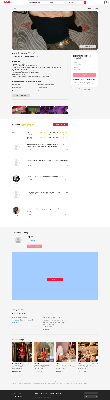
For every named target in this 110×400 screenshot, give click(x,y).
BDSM (85, 383)
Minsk (46, 381)
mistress (80, 383)
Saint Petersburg (39, 381)
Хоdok (16, 184)
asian (61, 383)
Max (16, 200)
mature (53, 383)
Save (96, 8)
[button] (57, 2)
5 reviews (32, 240)
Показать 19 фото (87, 46)
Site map (58, 393)
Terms (36, 393)
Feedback (51, 393)
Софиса (30, 237)
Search (85, 2)
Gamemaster (16, 168)
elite (49, 383)
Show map (55, 279)
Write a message (34, 246)
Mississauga (53, 381)
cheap (45, 383)
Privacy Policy (43, 393)
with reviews (67, 383)
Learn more (15, 322)
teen (57, 383)
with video (74, 383)
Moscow (31, 381)
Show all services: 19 (21, 95)
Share (89, 8)
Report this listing (85, 89)
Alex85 (16, 215)
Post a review (60, 124)
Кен (16, 152)
